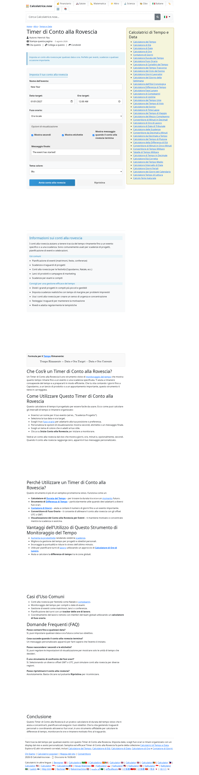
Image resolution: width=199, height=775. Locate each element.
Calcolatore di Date (143, 48)
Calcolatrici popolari (47, 753)
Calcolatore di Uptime (144, 97)
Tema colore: (36, 165)
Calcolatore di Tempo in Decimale (150, 155)
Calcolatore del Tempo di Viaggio (150, 113)
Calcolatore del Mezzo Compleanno (151, 116)
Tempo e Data (46, 26)
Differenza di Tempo (56, 501)
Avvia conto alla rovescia (52, 182)
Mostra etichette (74, 134)
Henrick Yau (43, 37)
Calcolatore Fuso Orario (145, 61)
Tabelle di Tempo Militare (146, 152)
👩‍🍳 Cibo (144, 3)
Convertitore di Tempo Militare (149, 148)
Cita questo (35, 44)
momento (107, 498)
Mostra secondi (42, 134)
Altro (36, 26)
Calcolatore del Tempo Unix (147, 100)
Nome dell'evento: (39, 81)
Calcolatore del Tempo (144, 41)
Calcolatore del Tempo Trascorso (150, 67)
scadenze (80, 538)
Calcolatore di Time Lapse (146, 109)
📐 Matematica (98, 3)
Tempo (47, 356)
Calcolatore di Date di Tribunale (149, 126)
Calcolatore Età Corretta (145, 158)
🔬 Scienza (129, 3)
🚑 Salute (81, 3)
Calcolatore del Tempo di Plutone (150, 139)
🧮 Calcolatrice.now (39, 6)
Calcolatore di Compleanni (146, 93)
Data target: (36, 95)
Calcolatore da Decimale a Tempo (150, 135)
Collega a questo (56, 44)
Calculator (115, 762)
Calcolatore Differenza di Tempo (149, 87)
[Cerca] (158, 17)
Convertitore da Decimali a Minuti (150, 132)
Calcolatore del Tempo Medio (148, 161)
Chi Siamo (30, 753)
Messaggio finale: (40, 146)
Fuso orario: (35, 110)
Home (29, 26)
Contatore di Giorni (41, 508)
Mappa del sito (67, 753)
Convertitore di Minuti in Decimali (150, 119)
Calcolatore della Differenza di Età (150, 142)
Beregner (58, 762)
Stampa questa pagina (40, 41)
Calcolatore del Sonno (144, 106)
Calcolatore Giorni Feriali (145, 168)
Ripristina (99, 182)
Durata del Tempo (56, 498)
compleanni (84, 601)
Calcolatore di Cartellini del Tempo (150, 64)
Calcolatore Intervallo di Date (148, 165)
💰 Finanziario (64, 3)
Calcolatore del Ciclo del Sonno (149, 71)
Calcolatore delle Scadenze (147, 129)
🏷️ (169, 3)
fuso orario (49, 421)
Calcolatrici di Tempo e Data (154, 745)
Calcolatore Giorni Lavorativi (147, 74)
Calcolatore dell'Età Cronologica (149, 84)
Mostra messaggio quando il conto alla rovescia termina (106, 134)
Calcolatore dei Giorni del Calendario (152, 171)
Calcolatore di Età (142, 45)
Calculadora (75, 762)
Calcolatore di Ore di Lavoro (147, 122)
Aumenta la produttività (43, 538)
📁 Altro (115, 3)
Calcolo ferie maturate (144, 178)
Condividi (76, 44)
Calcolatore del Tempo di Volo (148, 103)
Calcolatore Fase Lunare (145, 90)
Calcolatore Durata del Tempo (148, 58)
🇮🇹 (157, 3)
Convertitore (84, 753)
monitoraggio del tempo (98, 376)
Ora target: (83, 95)
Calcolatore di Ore (142, 51)
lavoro (63, 547)
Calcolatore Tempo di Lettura (148, 174)
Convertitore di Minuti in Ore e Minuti (152, 145)
